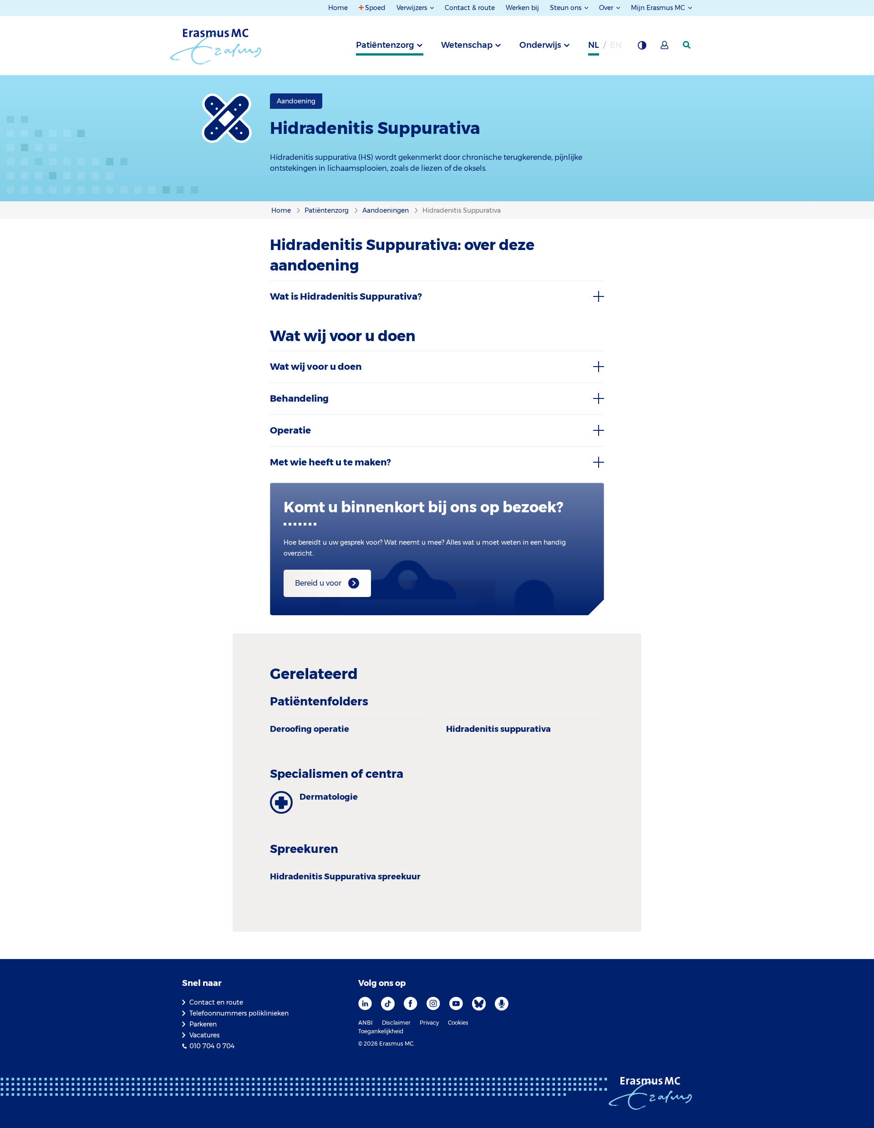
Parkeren (203, 1024)
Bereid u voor (318, 583)
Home (338, 8)
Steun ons (566, 8)
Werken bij (522, 8)
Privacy (429, 1022)
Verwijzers (412, 8)
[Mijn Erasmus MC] (665, 47)
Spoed (375, 8)
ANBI (365, 1022)
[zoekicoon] (687, 45)
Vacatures (204, 1035)
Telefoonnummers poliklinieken (239, 1013)
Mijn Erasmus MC (659, 8)
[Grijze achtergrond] (641, 47)
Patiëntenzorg (385, 45)
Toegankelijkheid (380, 1031)
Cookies (458, 1022)
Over (607, 8)
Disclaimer (396, 1022)
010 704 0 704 (211, 1046)
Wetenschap (467, 45)
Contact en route (216, 1002)
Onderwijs (540, 45)
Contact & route (470, 8)
